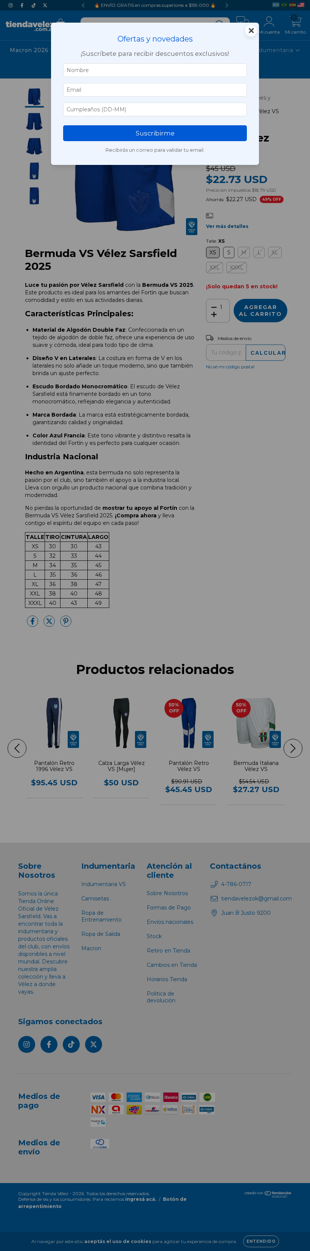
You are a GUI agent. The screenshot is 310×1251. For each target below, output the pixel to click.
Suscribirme (155, 133)
